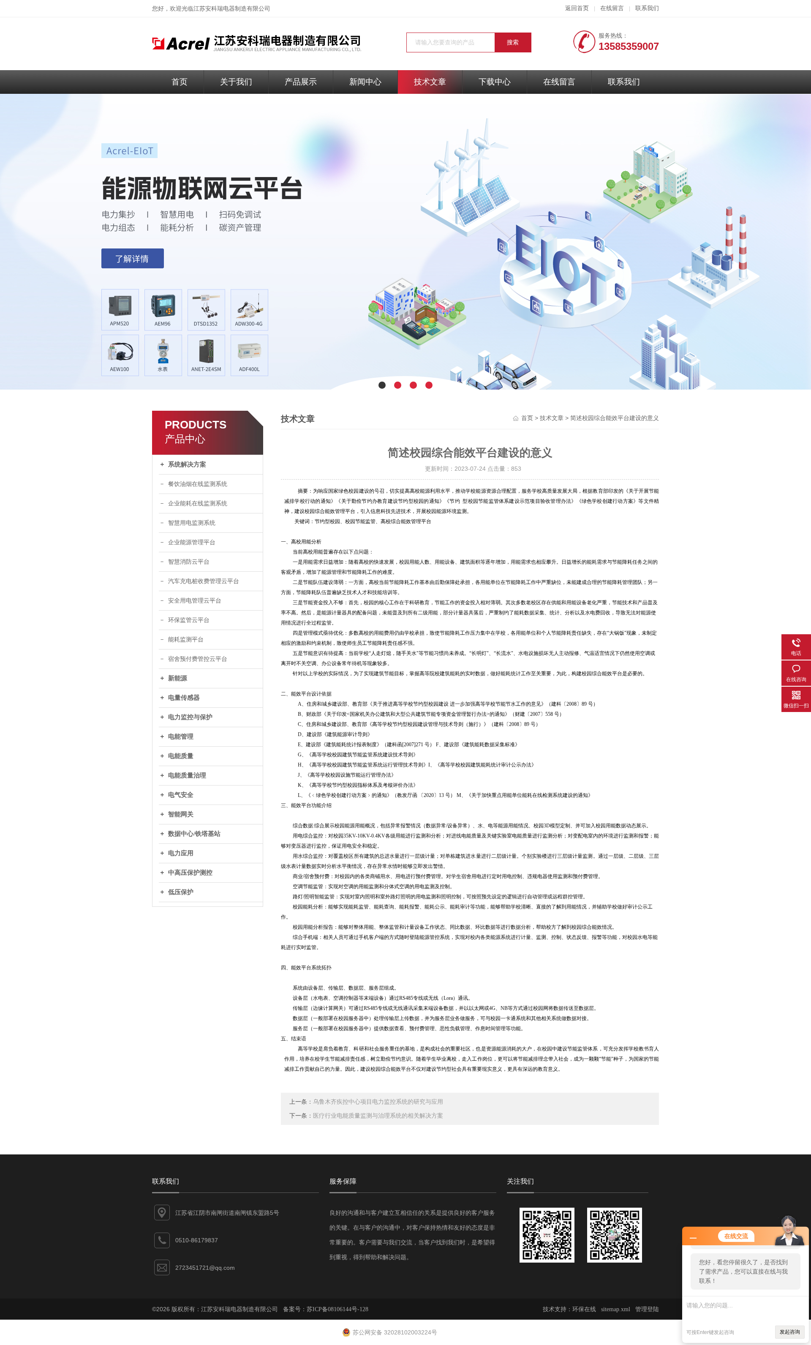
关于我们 (236, 81)
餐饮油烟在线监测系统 (197, 484)
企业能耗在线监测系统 (197, 503)
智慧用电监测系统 (191, 523)
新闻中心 (365, 81)
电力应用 (180, 853)
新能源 (177, 678)
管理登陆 (647, 1309)
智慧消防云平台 (189, 562)
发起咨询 (790, 1332)
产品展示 (301, 81)
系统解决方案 (187, 464)
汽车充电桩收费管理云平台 (203, 581)
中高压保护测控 (190, 872)
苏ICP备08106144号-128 (337, 1309)
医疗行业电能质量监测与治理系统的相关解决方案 (378, 1116)
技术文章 (430, 81)
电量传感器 (184, 697)
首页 (179, 81)
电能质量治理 (187, 775)
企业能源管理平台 (191, 542)
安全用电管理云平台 (194, 600)
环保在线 (584, 1309)
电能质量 (180, 756)
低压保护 (180, 892)
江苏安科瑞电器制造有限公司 (231, 8)
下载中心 (495, 81)
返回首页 (577, 8)
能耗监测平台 (186, 639)
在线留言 (612, 8)
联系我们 (647, 8)
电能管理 (180, 736)
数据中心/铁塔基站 (194, 833)
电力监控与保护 (190, 717)
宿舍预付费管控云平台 (197, 659)
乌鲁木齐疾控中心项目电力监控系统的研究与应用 (378, 1102)
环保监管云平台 (189, 620)
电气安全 (180, 794)
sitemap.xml (615, 1309)
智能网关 (180, 814)
